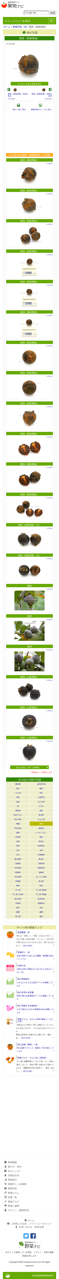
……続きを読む (26, 945)
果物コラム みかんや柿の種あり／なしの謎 (36, 1020)
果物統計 (12, 1179)
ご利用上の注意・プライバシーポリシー (31, 1223)
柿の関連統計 (24, 978)
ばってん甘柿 (41, 876)
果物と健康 (13, 1205)
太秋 (41, 850)
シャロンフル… (41, 832)
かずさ (41, 806)
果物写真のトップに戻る (41, 109)
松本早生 (41, 898)
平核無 (17, 881)
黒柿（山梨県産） (29, 676)
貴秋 (41, 810)
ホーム (6, 26)
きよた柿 (41, 819)
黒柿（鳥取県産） (29, 160)
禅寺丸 (41, 841)
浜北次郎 (17, 876)
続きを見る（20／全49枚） (28, 767)
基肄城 (17, 810)
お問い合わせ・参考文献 (31, 1226)
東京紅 (41, 859)
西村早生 (41, 867)
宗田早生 (41, 845)
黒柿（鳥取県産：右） (29, 524)
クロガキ (11, 98)
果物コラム (13, 1192)
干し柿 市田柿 (41, 890)
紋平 (18, 907)
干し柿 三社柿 (17, 894)
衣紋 (18, 801)
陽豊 (18, 912)
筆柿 (18, 885)
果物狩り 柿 (24, 952)
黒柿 (29, 585)
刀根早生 (41, 863)
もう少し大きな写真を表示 (29, 83)
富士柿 (41, 881)
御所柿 (41, 828)
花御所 (41, 872)
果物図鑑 (12, 1162)
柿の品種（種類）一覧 (28, 1044)
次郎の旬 (22, 965)
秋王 (18, 788)
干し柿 (17, 890)
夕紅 (41, 907)
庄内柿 (17, 837)
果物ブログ (13, 1201)
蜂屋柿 (17, 872)
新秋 (41, 837)
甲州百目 (17, 828)
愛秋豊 (17, 784)
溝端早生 (41, 903)
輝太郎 (41, 815)
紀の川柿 (17, 819)
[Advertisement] (29, 132)
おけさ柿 (41, 801)
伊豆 (41, 792)
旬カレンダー (14, 1171)
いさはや (17, 792)
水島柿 (17, 903)
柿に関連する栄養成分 (28, 1005)
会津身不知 (41, 784)
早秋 (18, 845)
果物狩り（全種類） (18, 1184)
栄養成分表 (13, 1175)
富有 (41, 885)
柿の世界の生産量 (26, 992)
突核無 (17, 863)
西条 (18, 832)
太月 (18, 850)
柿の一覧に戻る (19, 109)
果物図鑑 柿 (24, 932)
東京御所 (17, 859)
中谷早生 (17, 867)
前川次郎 (17, 898)
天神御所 (41, 854)
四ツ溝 (17, 916)
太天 (18, 854)
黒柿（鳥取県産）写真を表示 (18, 94)
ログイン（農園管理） (19, 1210)
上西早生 (41, 797)
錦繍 (18, 823)
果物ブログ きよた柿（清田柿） (33, 1057)
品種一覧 (12, 1197)
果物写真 (17, 26)
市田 (18, 797)
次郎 (18, 841)
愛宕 (41, 788)
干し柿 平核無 (41, 894)
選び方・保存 (14, 1166)
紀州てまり (18, 815)
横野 (41, 912)
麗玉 (41, 916)
